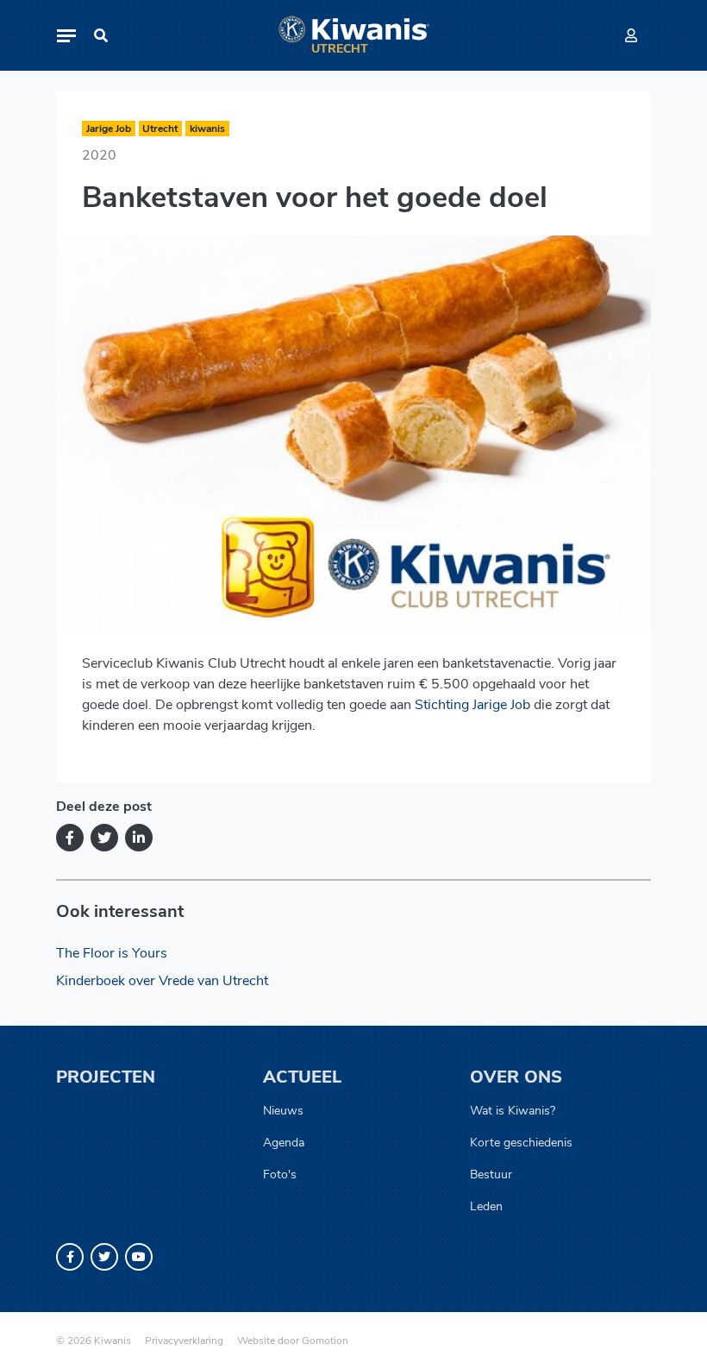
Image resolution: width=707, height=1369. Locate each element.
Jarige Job (108, 128)
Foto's (280, 1174)
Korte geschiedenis (521, 1142)
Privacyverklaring (184, 1340)
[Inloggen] (631, 35)
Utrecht (160, 128)
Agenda (283, 1142)
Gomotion (325, 1340)
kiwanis (207, 128)
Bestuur (491, 1174)
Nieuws (283, 1110)
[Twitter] (104, 837)
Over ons (516, 1077)
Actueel (302, 1077)
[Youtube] (139, 1257)
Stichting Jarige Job (472, 704)
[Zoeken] (101, 35)
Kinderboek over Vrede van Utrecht (162, 980)
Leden (486, 1206)
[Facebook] (70, 837)
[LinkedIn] (139, 837)
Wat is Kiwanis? (512, 1110)
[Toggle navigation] (66, 35)
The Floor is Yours (111, 953)
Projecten (105, 1077)
